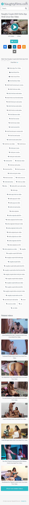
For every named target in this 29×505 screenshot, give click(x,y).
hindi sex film (8, 161)
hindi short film (8, 169)
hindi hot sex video (15, 123)
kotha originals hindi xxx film (15, 228)
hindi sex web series (15, 165)
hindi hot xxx (22, 144)
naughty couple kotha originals (15, 278)
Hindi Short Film (15, 72)
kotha (5, 186)
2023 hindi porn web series (15, 102)
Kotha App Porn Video (15, 68)
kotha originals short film (15, 241)
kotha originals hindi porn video (15, 224)
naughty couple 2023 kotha (15, 253)
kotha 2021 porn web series (18, 186)
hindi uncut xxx (21, 177)
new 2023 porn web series (11, 299)
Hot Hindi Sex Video (15, 81)
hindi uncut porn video (15, 173)
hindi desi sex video (15, 114)
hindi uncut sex (9, 177)
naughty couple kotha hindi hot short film (14, 270)
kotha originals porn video (15, 232)
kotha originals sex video (14, 236)
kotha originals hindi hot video (15, 220)
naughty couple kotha (14, 262)
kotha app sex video (15, 203)
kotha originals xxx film (15, 245)
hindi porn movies (14, 152)
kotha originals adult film (15, 215)
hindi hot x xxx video (9, 144)
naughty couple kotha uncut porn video (15, 291)
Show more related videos (14, 488)
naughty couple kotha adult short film (14, 266)
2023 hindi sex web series (15, 106)
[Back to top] (26, 501)
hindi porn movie (14, 148)
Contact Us (23, 501)
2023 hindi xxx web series (15, 110)
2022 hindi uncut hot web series (15, 97)
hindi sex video (20, 161)
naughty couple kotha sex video (15, 283)
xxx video (14, 308)
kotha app (14, 190)
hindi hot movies (15, 119)
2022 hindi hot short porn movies (14, 85)
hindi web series (8, 182)
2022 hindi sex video (14, 89)
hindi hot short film (15, 127)
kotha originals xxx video (10, 249)
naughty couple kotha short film (15, 287)
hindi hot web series (15, 135)
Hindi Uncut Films (15, 76)
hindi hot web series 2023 (14, 140)
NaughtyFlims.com (16, 3)
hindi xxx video (21, 182)
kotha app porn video (14, 198)
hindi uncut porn (21, 169)
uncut (23, 299)
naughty (23, 249)
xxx (21, 304)
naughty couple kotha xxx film (15, 295)
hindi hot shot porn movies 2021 (15, 131)
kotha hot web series (14, 207)
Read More (14, 62)
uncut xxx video (12, 304)
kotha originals (15, 211)
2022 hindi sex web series (15, 93)
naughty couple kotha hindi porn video (15, 274)
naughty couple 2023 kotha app (15, 257)
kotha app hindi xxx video (14, 194)
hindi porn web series (14, 156)
